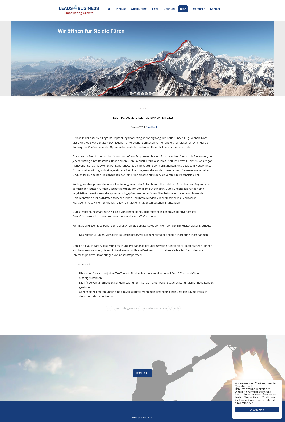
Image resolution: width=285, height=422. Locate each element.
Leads (176, 308)
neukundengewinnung (127, 308)
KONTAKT (142, 373)
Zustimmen (257, 410)
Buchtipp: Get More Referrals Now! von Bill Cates (143, 117)
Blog (143, 108)
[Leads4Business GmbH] (79, 10)
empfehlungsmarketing (155, 308)
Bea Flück (152, 127)
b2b (109, 308)
